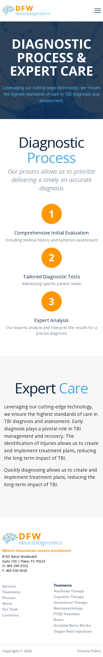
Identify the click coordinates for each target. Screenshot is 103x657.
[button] (97, 11)
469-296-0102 (17, 565)
